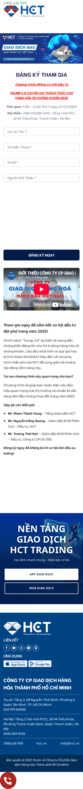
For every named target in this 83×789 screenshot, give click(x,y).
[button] (44, 57)
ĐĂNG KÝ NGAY (42, 254)
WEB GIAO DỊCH (41, 588)
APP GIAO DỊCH (41, 574)
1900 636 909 (15, 2)
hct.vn (42, 743)
